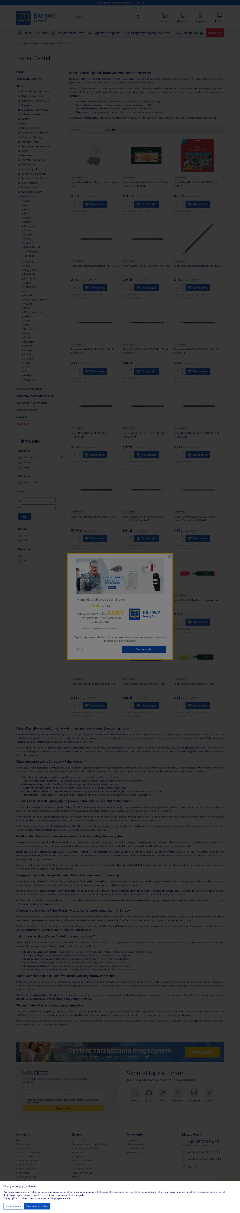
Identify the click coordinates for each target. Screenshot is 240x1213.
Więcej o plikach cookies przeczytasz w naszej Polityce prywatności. (37, 1198)
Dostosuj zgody (13, 1206)
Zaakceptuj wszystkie (37, 1206)
